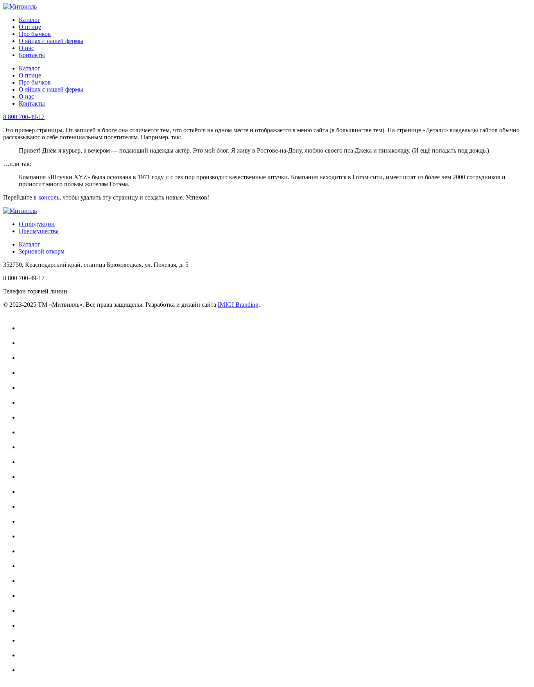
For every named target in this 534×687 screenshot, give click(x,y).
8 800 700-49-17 (24, 116)
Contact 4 (35, 447)
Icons (29, 491)
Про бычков (35, 34)
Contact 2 (35, 432)
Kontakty (34, 506)
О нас (26, 48)
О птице (30, 26)
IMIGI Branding (238, 304)
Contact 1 (35, 417)
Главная (33, 328)
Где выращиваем (45, 566)
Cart (28, 357)
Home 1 (33, 476)
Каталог (29, 19)
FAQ (29, 462)
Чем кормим (39, 670)
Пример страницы (47, 640)
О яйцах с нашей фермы (51, 41)
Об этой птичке (44, 625)
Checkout (35, 387)
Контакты (32, 55)
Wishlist (32, 551)
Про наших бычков (48, 655)
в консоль (46, 197)
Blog (29, 343)
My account (37, 521)
